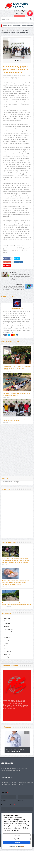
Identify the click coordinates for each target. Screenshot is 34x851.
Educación (7, 626)
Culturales (7, 618)
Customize (17, 835)
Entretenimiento (8, 629)
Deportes (6, 621)
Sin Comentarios (14, 77)
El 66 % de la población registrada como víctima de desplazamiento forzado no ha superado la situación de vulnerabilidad (15, 560)
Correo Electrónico (26, 79)
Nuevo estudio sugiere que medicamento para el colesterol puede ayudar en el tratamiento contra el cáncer (15, 582)
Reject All (16, 839)
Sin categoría (7, 651)
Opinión (6, 640)
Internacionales (8, 632)
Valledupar (7, 657)
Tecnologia (7, 654)
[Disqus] (17, 450)
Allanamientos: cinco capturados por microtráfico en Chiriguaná (14, 419)
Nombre (3, 800)
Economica (7, 623)
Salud (5, 648)
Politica (6, 643)
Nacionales (7, 637)
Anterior (15, 272)
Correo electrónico (8, 805)
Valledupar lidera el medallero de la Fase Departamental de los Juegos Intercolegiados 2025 (13, 287)
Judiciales (7, 77)
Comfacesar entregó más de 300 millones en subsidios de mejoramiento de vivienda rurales (20, 276)
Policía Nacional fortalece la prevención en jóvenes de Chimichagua (16, 394)
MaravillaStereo (14, 75)
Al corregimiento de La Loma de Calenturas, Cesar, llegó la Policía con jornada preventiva (17, 368)
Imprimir (16, 79)
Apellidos (20, 800)
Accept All (17, 842)
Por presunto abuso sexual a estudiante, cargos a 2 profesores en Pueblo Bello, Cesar (16, 603)
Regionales (7, 646)
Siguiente (19, 284)
